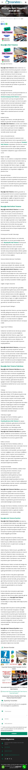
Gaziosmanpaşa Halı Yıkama (10, 97)
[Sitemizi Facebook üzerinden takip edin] (5, 758)
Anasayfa (7, 13)
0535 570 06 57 (8, 751)
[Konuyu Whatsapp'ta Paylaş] (6, 24)
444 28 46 (7, 747)
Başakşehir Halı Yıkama (11, 242)
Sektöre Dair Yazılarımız (17, 13)
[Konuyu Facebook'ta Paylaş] (2, 24)
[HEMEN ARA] (24, 767)
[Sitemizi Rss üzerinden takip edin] (11, 758)
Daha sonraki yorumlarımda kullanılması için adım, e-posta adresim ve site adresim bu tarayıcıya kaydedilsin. (14, 728)
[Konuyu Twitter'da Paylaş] (4, 24)
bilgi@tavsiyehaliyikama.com (12, 755)
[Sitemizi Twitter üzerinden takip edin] (7, 758)
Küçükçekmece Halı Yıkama (9, 421)
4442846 (25, 1)
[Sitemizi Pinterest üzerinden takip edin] (9, 758)
